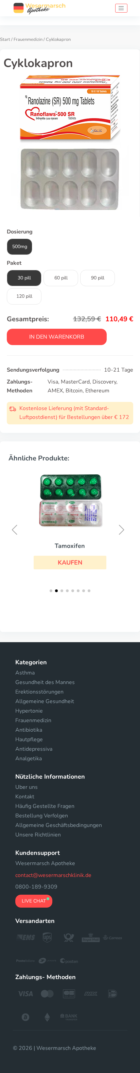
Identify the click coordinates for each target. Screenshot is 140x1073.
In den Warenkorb (56, 337)
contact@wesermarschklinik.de (53, 875)
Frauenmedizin (28, 39)
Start (5, 39)
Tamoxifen (70, 546)
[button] (70, 562)
